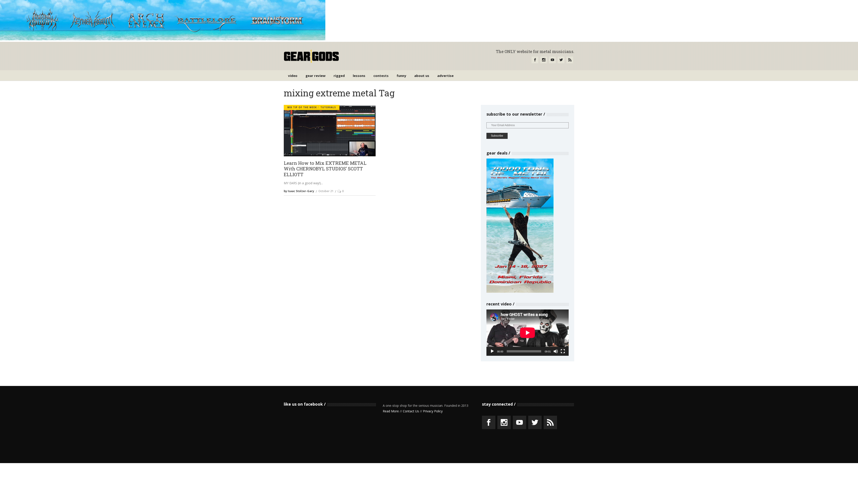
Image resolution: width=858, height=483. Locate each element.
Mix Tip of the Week (302, 107)
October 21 (325, 191)
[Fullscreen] (563, 351)
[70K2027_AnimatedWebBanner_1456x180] (162, 39)
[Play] (492, 351)
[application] (527, 332)
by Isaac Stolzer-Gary (299, 191)
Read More (391, 411)
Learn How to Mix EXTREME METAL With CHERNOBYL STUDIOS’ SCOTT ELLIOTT (325, 169)
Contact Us (411, 411)
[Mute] (555, 351)
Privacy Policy (433, 411)
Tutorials (328, 107)
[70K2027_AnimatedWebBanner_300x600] (519, 291)
